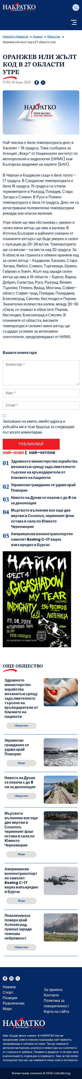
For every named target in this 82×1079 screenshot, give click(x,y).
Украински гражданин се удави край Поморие (17, 747)
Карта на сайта (56, 1011)
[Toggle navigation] (73, 23)
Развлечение (14, 1003)
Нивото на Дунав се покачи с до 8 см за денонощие (20, 782)
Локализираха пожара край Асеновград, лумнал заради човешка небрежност (18, 927)
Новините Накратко (15, 37)
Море (7, 1008)
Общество (53, 37)
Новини (38, 37)
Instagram (11, 979)
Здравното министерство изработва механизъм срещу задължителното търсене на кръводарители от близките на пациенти (44, 469)
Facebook (5, 979)
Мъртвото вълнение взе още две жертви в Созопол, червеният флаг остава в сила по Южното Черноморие (42, 518)
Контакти (51, 995)
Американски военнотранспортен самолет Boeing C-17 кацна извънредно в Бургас (42, 539)
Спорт (8, 992)
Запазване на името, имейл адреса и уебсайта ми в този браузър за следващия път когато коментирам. (38, 427)
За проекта (53, 989)
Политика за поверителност (56, 1003)
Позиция (10, 998)
